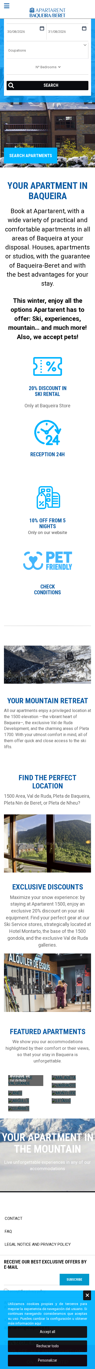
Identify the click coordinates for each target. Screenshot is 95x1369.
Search (51, 85)
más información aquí (24, 1323)
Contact (13, 1218)
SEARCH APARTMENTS (30, 155)
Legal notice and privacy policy (38, 1244)
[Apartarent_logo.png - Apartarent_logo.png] (48, 12)
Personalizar (47, 1360)
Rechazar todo (47, 1346)
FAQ (8, 1231)
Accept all (47, 1331)
